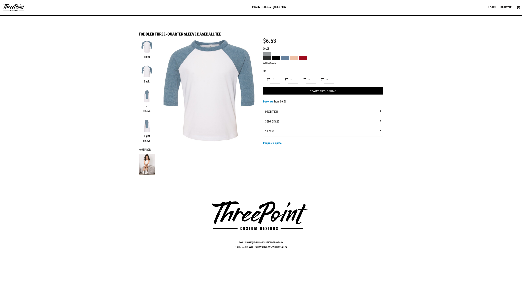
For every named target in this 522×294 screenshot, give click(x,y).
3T (286, 79)
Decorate (268, 101)
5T (322, 79)
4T (304, 79)
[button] (518, 7)
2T (268, 79)
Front (147, 56)
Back (147, 81)
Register (506, 7)
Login (492, 7)
